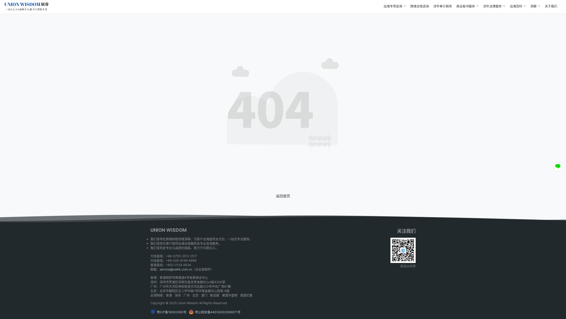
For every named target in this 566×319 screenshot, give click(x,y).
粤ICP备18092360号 (171, 312)
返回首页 (283, 196)
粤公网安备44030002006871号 (218, 312)
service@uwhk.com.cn (176, 269)
